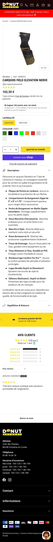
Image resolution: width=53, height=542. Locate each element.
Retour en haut (26, 418)
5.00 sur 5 (33, 340)
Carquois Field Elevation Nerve (21, 21)
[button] (9, 87)
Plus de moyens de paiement (23, 163)
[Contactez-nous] (32, 5)
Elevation (6, 76)
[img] (9, 382)
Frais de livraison (22, 96)
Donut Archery (13, 533)
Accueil (5, 21)
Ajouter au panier (35, 149)
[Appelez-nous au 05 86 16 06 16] (26, 5)
